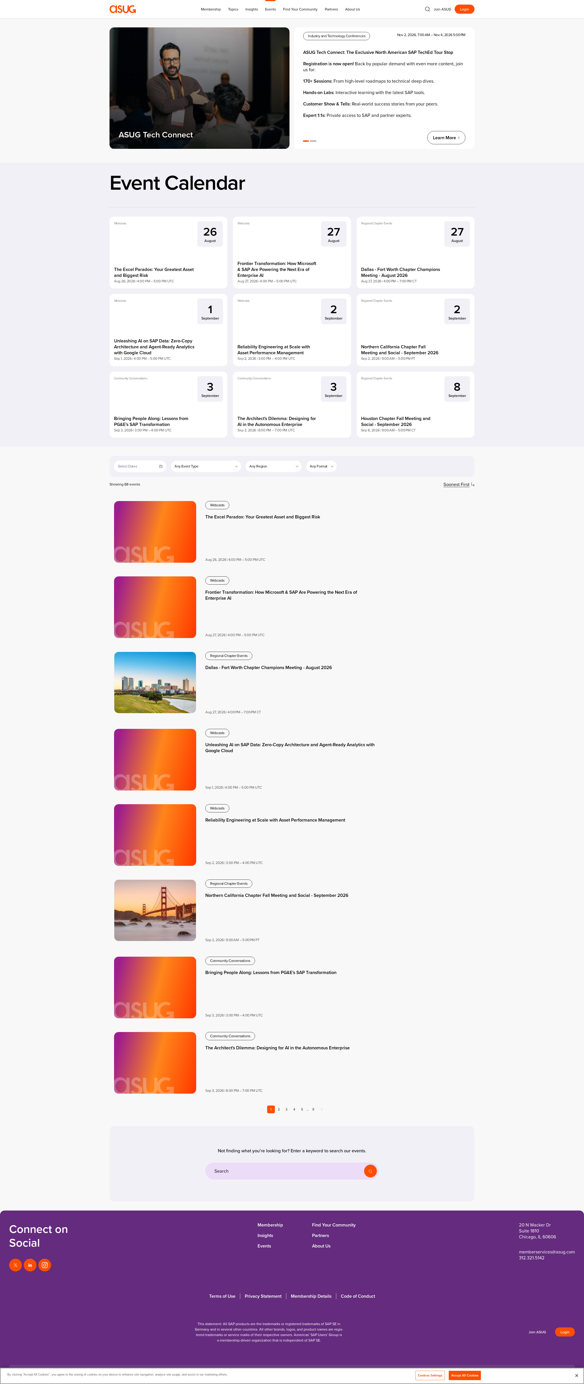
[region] (292, 1376)
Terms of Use (222, 1296)
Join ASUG (442, 9)
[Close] (577, 1376)
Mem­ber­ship (211, 9)
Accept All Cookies (464, 1375)
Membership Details (311, 1296)
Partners (331, 9)
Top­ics (233, 9)
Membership (270, 1224)
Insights (251, 9)
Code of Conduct (358, 1296)
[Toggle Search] (427, 9)
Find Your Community (300, 9)
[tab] (306, 141)
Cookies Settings (430, 1375)
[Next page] (321, 1109)
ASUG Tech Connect (156, 134)
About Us (352, 9)
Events (270, 9)
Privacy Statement (263, 1296)
